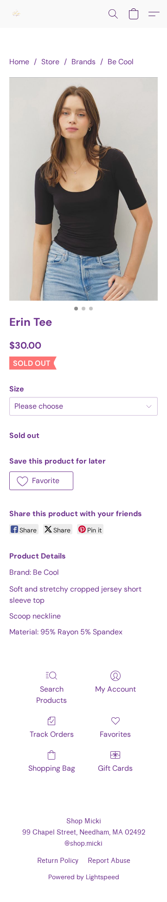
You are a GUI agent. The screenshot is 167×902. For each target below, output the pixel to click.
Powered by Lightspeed (83, 877)
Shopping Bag (51, 768)
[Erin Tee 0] (83, 189)
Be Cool (121, 62)
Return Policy (57, 861)
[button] (16, 14)
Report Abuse (109, 861)
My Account (115, 689)
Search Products (51, 694)
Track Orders (52, 734)
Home (19, 62)
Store (50, 62)
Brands (83, 62)
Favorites (115, 734)
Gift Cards (115, 768)
